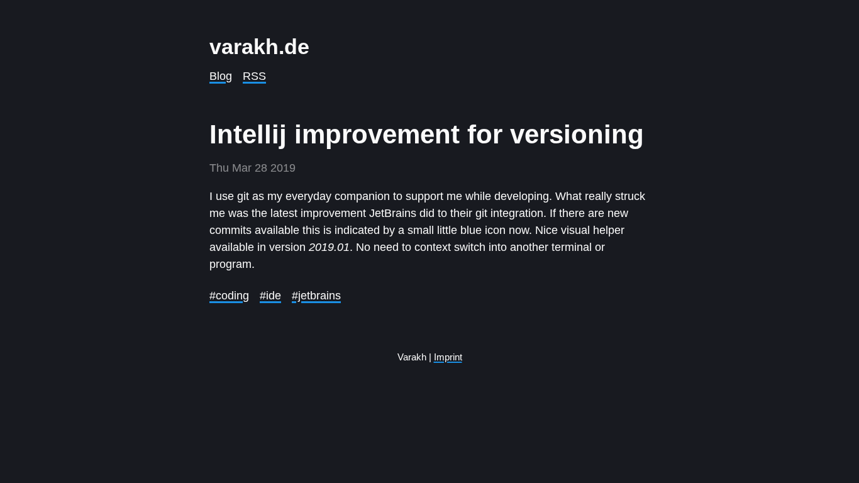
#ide (270, 295)
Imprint (448, 357)
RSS (254, 76)
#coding (229, 295)
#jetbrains (316, 295)
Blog (220, 76)
